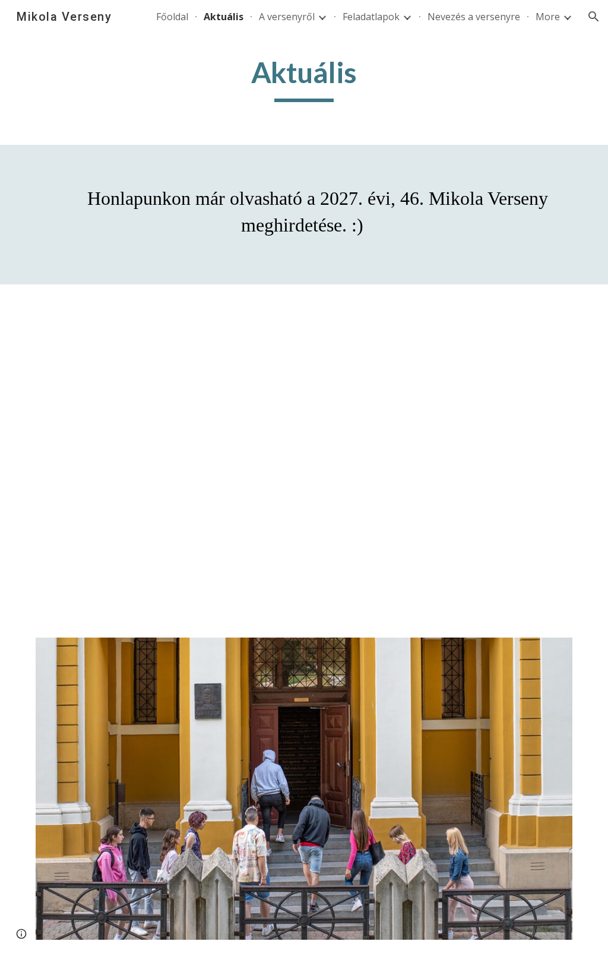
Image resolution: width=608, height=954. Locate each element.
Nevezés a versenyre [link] (474, 16)
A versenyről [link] (287, 16)
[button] (594, 16)
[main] (303, 78)
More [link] (548, 16)
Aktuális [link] (223, 16)
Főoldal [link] (172, 16)
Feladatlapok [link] (371, 16)
